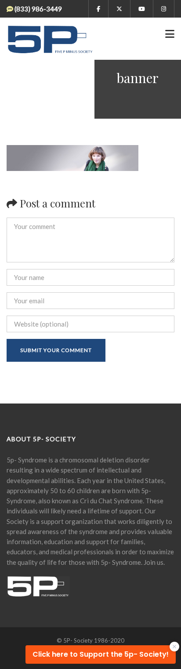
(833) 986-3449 (38, 9)
